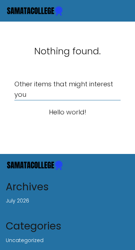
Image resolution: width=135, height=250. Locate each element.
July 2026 (17, 200)
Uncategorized (25, 240)
